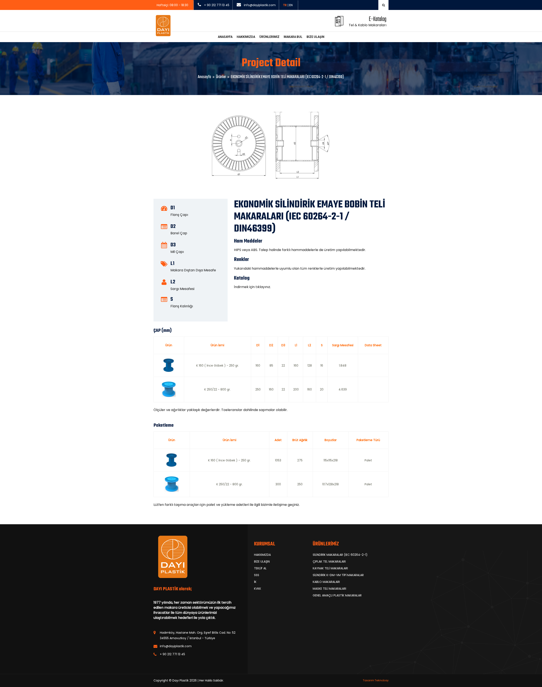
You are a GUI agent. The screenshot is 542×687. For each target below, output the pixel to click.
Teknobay (382, 680)
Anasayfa (204, 77)
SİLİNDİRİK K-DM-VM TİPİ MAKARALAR (338, 575)
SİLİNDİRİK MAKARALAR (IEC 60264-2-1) (340, 555)
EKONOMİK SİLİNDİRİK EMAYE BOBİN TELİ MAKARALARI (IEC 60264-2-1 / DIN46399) (287, 77)
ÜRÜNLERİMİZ (269, 37)
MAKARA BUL (293, 37)
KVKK (257, 588)
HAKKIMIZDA (246, 37)
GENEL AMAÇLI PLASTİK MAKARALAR (337, 595)
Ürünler (221, 77)
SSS (256, 575)
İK (255, 582)
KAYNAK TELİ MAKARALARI (330, 568)
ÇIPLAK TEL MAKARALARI (329, 561)
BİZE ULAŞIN (315, 37)
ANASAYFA (225, 37)
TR (285, 5)
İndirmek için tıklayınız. (252, 286)
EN (291, 5)
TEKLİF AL (260, 568)
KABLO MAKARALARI (326, 582)
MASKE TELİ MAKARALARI (329, 588)
